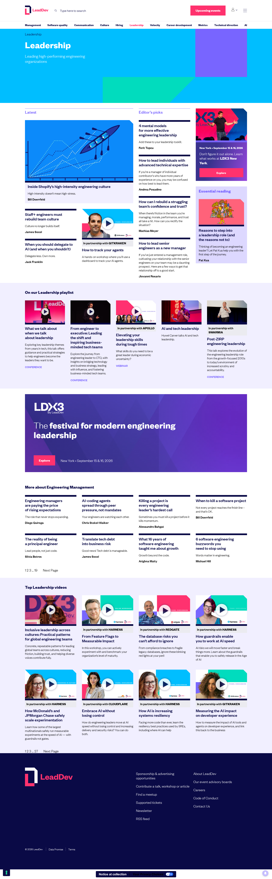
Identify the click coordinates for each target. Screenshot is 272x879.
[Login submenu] (234, 10)
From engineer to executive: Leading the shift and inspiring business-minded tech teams (86, 337)
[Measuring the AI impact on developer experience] (221, 684)
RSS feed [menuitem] (143, 818)
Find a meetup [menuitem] (146, 794)
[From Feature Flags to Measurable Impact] (107, 609)
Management (33, 25)
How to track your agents (103, 249)
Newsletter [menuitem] (144, 810)
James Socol (33, 232)
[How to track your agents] (107, 223)
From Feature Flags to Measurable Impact (100, 638)
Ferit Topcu (146, 148)
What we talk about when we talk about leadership (41, 333)
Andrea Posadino (150, 189)
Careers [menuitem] (199, 790)
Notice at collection (113, 874)
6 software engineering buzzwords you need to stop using (215, 543)
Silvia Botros (33, 556)
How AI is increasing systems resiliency (155, 713)
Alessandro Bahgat (151, 526)
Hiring (119, 25)
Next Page (50, 570)
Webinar (122, 366)
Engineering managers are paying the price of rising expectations (43, 505)
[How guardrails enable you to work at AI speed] (221, 609)
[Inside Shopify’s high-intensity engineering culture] (79, 150)
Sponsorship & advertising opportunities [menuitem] (155, 775)
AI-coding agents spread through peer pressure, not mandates (101, 505)
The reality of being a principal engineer (41, 541)
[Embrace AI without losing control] (107, 684)
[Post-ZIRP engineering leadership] (227, 311)
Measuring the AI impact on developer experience (216, 713)
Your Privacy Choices (148, 874)
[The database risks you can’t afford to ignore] (164, 609)
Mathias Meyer (148, 231)
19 (35, 570)
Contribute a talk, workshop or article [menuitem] (162, 786)
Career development (179, 25)
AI (245, 25)
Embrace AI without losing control (98, 713)
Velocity (155, 25)
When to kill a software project (221, 500)
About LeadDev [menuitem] (204, 773)
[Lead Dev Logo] (37, 10)
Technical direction (226, 25)
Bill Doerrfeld (36, 199)
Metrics (203, 25)
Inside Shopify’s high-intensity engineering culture (69, 186)
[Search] (56, 10)
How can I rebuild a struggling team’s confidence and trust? (163, 204)
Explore (221, 173)
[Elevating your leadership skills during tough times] (136, 311)
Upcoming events (208, 10)
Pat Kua (204, 260)
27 (36, 751)
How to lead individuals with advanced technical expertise (163, 162)
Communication (84, 25)
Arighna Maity (148, 561)
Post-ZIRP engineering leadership (226, 341)
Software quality (57, 25)
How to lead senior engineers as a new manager (162, 245)
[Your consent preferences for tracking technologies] (6, 872)
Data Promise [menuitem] (56, 849)
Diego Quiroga (34, 523)
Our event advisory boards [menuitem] (212, 781)
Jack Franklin (34, 262)
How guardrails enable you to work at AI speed (215, 638)
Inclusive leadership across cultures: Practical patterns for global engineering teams (48, 634)
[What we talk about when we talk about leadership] (45, 311)
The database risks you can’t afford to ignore (158, 638)
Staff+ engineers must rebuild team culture (43, 216)
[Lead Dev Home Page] (49, 796)
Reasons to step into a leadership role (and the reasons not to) (217, 234)
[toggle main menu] (245, 10)
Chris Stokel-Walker (95, 523)
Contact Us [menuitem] (201, 806)
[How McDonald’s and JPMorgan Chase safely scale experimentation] (50, 684)
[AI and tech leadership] (182, 311)
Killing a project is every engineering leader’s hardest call (155, 505)
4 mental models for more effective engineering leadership (158, 130)
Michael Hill (203, 561)
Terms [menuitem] (71, 849)
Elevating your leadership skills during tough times (131, 339)
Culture (104, 25)
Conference (33, 367)
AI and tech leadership (180, 328)
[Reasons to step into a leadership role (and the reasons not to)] (221, 212)
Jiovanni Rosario (150, 276)
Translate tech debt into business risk (98, 541)
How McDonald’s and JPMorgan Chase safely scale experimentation (45, 715)
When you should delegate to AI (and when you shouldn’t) (49, 246)
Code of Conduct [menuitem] (205, 798)
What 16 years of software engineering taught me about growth (158, 543)
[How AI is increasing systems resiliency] (164, 684)
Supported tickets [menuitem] (149, 802)
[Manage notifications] (265, 873)
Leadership (137, 25)
